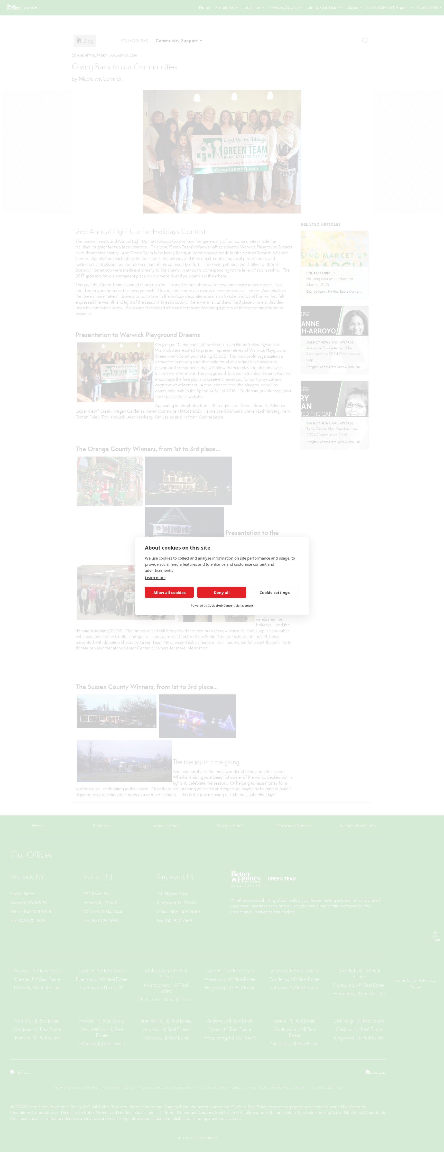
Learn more (155, 577)
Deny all (222, 592)
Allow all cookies (169, 592)
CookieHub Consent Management (230, 605)
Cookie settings (275, 592)
